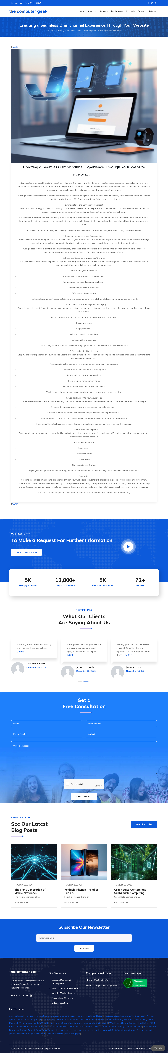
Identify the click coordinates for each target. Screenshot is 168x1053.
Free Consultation (84, 796)
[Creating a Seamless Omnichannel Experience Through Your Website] (84, 105)
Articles (152, 11)
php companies (147, 1030)
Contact (142, 11)
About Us (92, 11)
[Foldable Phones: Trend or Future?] (84, 861)
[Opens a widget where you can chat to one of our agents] (158, 1048)
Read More (19, 902)
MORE (20, 651)
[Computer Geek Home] (28, 10)
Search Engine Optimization (65, 988)
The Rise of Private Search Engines (41, 1016)
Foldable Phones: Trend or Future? (81, 891)
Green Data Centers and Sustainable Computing (130, 891)
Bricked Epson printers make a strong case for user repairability (38, 1026)
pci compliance (16, 1016)
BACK (15, 47)
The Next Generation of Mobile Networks (30, 891)
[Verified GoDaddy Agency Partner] (135, 983)
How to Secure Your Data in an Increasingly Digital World (81, 1023)
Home (81, 11)
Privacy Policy (115, 1048)
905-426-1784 (21, 533)
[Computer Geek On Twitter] (152, 3)
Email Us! (18, 3)
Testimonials (117, 11)
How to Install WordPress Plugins (85, 1026)
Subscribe (84, 948)
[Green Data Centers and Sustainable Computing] (134, 861)
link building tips (72, 1033)
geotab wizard (38, 1033)
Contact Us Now (25, 552)
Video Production (60, 1003)
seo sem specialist (55, 1033)
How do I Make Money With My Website (122, 1026)
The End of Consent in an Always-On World (63, 1019)
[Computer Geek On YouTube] (155, 3)
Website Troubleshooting (63, 993)
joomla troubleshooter (19, 1033)
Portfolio (130, 11)
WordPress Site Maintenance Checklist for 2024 (132, 1023)
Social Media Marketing (63, 998)
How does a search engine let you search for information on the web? (105, 1030)
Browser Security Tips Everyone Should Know (81, 1016)
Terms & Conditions (135, 1048)
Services (103, 11)
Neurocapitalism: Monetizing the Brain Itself (124, 1016)
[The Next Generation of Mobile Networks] (34, 861)
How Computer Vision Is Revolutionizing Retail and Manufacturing (116, 1019)
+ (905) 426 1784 (35, 3)
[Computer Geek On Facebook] (148, 3)
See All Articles (144, 824)
